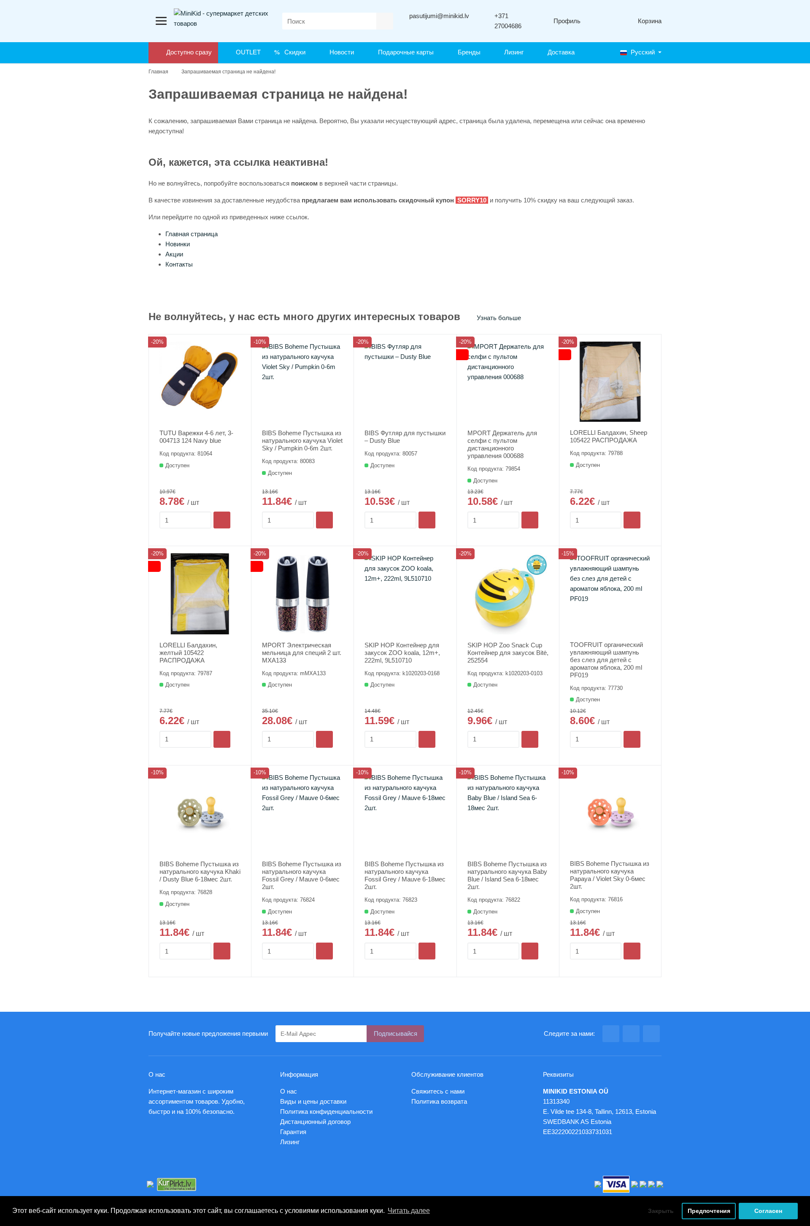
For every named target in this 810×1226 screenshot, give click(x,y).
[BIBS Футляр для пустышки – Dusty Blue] (405, 382)
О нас (288, 1091)
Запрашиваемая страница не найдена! (228, 72)
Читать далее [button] (409, 1210)
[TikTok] (651, 1033)
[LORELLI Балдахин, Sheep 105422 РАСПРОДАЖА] (610, 382)
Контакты (179, 264)
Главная (158, 72)
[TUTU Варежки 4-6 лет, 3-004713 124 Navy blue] (199, 382)
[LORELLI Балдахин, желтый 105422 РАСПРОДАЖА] (199, 593)
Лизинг (512, 52)
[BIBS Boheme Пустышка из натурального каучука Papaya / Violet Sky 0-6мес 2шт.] (610, 813)
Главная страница (191, 233)
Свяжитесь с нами (437, 1091)
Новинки (177, 244)
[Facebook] (610, 1033)
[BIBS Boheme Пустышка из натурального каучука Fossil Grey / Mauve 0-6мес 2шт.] (302, 813)
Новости (340, 52)
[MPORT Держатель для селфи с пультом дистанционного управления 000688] (507, 382)
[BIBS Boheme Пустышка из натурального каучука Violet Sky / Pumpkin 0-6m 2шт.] (302, 382)
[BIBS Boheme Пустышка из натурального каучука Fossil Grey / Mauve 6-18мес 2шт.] (405, 813)
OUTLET (246, 52)
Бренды (467, 52)
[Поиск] (384, 21)
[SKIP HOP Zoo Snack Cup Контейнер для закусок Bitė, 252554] (507, 593)
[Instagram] (631, 1033)
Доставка (559, 52)
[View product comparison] (601, 21)
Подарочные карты (404, 52)
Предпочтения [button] (709, 1210)
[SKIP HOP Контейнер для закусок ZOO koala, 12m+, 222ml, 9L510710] (405, 593)
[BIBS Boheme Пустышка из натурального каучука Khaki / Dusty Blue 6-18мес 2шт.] (199, 813)
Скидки (293, 52)
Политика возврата (439, 1101)
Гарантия (293, 1131)
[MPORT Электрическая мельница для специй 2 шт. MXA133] (302, 593)
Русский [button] (642, 52)
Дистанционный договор (318, 1121)
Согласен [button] (768, 1210)
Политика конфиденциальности (326, 1111)
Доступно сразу (187, 52)
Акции (174, 254)
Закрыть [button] (661, 1210)
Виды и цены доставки (313, 1101)
